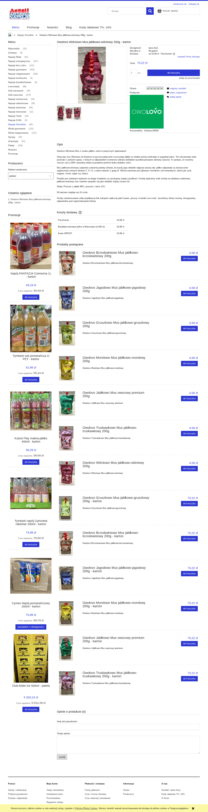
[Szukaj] (150, 11)
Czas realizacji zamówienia (97, 798)
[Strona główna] (19, 13)
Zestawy (12, 52)
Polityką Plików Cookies (86, 808)
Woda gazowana (16, 128)
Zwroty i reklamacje (17, 790)
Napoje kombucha (17, 78)
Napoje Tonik (14, 116)
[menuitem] (15, 27)
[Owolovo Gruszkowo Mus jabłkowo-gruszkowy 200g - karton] (69, 508)
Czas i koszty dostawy (95, 794)
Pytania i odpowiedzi (17, 798)
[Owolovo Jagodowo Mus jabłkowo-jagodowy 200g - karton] (69, 578)
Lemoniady (14, 86)
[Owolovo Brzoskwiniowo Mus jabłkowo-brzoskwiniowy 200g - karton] (69, 543)
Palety (11, 145)
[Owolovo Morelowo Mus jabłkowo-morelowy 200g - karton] (69, 613)
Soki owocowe (15, 95)
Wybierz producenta (17, 170)
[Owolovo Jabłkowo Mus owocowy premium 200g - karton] (69, 648)
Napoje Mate (14, 57)
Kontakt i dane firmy (171, 790)
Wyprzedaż (14, 48)
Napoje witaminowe (18, 103)
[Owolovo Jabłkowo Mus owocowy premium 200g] (69, 403)
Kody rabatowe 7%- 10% (173, 794)
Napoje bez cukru (17, 65)
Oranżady (13, 141)
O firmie (165, 798)
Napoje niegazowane (19, 73)
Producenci (128, 794)
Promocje (13, 153)
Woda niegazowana (18, 132)
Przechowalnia (53, 798)
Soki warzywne (15, 90)
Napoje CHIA (14, 120)
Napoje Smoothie (17, 124)
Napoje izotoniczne (18, 99)
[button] (176, 88)
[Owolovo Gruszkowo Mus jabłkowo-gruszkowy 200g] (69, 333)
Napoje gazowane (17, 69)
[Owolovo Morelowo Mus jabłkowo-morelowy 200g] (69, 368)
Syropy (11, 137)
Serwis (126, 790)
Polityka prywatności (18, 794)
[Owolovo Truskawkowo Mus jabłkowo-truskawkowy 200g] (69, 438)
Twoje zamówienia (55, 790)
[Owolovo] (147, 111)
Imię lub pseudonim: (67, 721)
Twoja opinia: (63, 733)
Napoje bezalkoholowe (19, 82)
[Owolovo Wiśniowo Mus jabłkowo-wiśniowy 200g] (69, 473)
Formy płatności (92, 790)
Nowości (12, 149)
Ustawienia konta (54, 794)
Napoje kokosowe (17, 111)
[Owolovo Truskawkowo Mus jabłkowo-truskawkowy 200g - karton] (69, 683)
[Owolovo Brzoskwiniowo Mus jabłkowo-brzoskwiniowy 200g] (69, 263)
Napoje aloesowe (17, 107)
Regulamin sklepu (54, 802)
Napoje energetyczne (19, 61)
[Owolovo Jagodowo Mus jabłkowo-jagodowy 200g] (69, 298)
